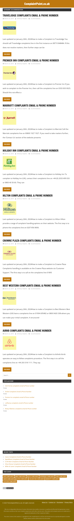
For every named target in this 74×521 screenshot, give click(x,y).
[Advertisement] (37, 431)
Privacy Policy (69, 502)
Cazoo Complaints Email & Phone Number (18, 457)
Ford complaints (61, 476)
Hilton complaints (22, 479)
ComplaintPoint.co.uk (37, 4)
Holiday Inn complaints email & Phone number (30, 150)
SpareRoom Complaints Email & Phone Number (20, 459)
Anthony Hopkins (22, 18)
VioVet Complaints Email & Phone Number (18, 391)
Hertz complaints (8, 479)
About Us (44, 502)
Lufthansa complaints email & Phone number (19, 403)
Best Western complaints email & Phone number (32, 285)
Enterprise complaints (47, 476)
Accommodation (35, 18)
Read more (7, 54)
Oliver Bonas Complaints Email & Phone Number (20, 464)
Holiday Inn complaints (36, 479)
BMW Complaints (20, 476)
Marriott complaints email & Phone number (29, 105)
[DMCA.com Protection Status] (8, 489)
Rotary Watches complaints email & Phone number (21, 409)
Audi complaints (8, 476)
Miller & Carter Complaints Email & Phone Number (21, 466)
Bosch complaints (32, 476)
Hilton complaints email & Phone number (28, 195)
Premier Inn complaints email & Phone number (31, 60)
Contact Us (52, 502)
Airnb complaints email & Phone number (27, 330)
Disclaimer (60, 502)
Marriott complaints (52, 479)
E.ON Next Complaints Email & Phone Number (19, 461)
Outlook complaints (9, 481)
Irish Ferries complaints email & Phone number (19, 386)
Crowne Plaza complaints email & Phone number (32, 240)
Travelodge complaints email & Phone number (30, 15)
